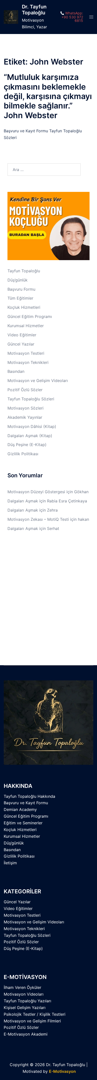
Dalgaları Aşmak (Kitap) (29, 435)
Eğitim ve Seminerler (23, 822)
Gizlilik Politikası (22, 453)
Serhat (53, 528)
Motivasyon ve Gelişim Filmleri (32, 1020)
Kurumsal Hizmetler (25, 325)
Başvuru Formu (21, 289)
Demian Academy (20, 809)
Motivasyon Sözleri (25, 408)
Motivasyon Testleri (25, 353)
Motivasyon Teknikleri (27, 362)
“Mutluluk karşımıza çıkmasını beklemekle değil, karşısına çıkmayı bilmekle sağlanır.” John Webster (48, 96)
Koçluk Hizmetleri (23, 307)
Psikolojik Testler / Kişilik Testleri (34, 1014)
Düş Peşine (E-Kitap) (27, 444)
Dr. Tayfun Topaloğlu (34, 10)
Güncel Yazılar (20, 344)
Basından (15, 371)
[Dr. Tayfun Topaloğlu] (11, 17)
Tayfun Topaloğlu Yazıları (27, 1000)
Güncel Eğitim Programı (29, 316)
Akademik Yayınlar (24, 417)
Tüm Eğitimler (20, 298)
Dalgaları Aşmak (22, 500)
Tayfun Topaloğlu (23, 270)
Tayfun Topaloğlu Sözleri (30, 398)
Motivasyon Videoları (24, 994)
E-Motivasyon (62, 1071)
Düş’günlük (17, 280)
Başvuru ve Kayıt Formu (26, 802)
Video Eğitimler (21, 334)
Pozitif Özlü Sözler (25, 389)
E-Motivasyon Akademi (26, 1034)
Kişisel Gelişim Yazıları (25, 1007)
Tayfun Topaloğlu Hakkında (29, 796)
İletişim (10, 862)
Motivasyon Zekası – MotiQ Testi (38, 519)
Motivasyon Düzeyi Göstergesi (36, 491)
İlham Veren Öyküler (22, 987)
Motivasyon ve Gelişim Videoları (37, 380)
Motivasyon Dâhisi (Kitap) (31, 426)
